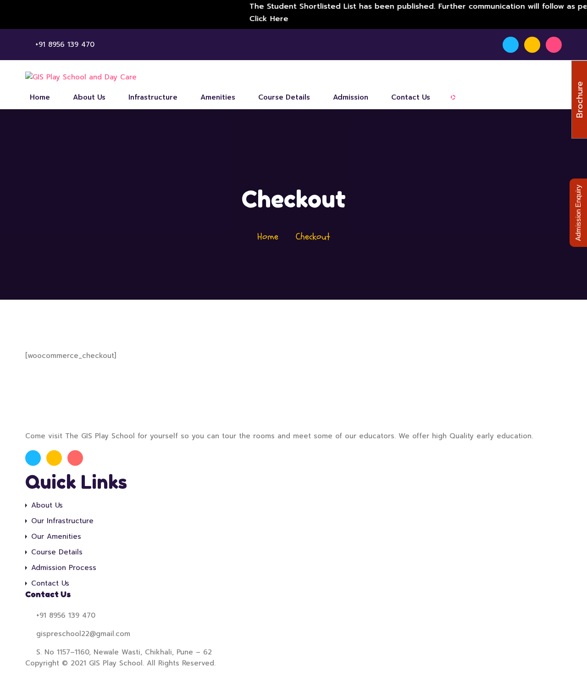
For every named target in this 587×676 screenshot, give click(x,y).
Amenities (217, 97)
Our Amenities (56, 536)
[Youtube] (554, 45)
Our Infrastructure (62, 521)
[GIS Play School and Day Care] (81, 78)
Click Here (261, 18)
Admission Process (63, 568)
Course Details (284, 97)
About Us (89, 97)
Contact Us (410, 97)
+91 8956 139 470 (64, 44)
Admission (350, 97)
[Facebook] (511, 45)
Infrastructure (152, 97)
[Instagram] (532, 45)
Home (40, 97)
